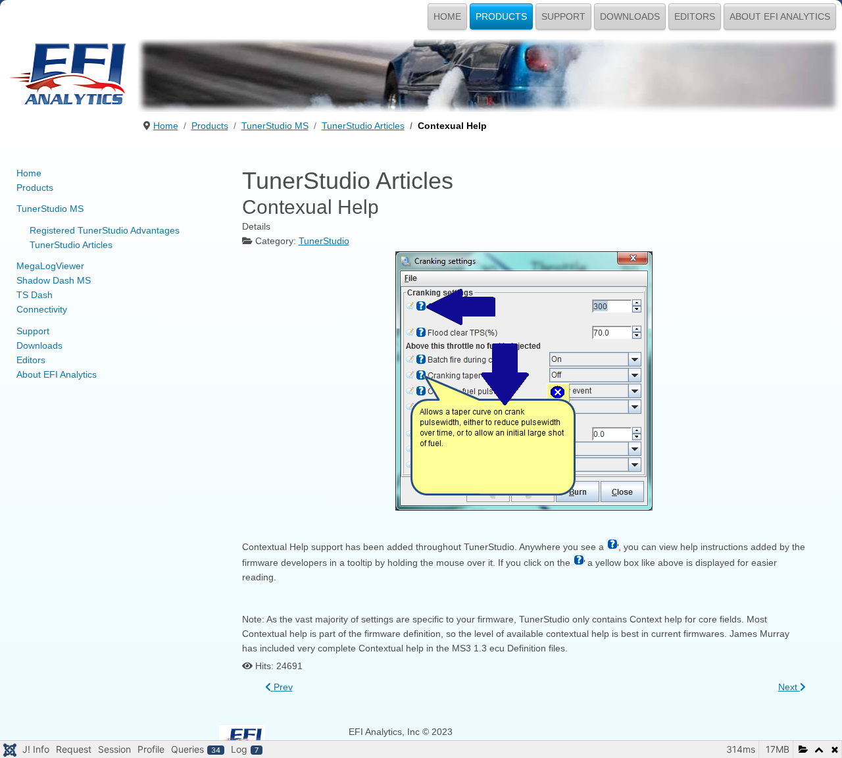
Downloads (630, 16)
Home (447, 16)
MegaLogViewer (50, 266)
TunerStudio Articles (71, 245)
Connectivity (41, 309)
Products (501, 16)
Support (563, 16)
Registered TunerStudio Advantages (105, 230)
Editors (694, 16)
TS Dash (34, 295)
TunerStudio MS (50, 208)
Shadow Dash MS (53, 280)
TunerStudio (324, 241)
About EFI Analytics (780, 16)
